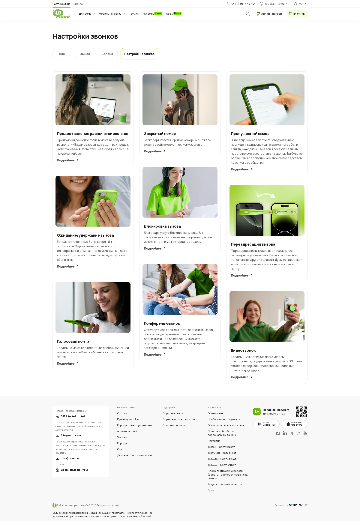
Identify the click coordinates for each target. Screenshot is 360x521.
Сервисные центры (74, 470)
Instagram (298, 433)
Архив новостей (127, 431)
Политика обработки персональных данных (222, 433)
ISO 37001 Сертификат (222, 459)
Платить (299, 13)
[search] (248, 14)
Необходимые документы (224, 419)
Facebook (278, 433)
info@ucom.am (71, 458)
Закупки (122, 437)
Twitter (292, 433)
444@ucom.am (71, 435)
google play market (266, 424)
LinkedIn (285, 433)
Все (62, 54)
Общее (85, 54)
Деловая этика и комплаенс (135, 455)
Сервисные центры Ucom (179, 419)
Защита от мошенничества (225, 484)
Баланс (107, 54)
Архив (211, 490)
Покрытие (214, 441)
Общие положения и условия (226, 425)
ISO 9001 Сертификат (221, 447)
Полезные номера (174, 425)
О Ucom (122, 413)
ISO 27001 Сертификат (222, 453)
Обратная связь (173, 413)
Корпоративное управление (135, 425)
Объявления (215, 413)
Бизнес (78, 4)
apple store (294, 424)
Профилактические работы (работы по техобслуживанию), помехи (228, 474)
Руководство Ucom (129, 419)
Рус (300, 3)
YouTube (305, 433)
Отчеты (122, 449)
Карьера (122, 443)
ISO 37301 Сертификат (222, 465)
